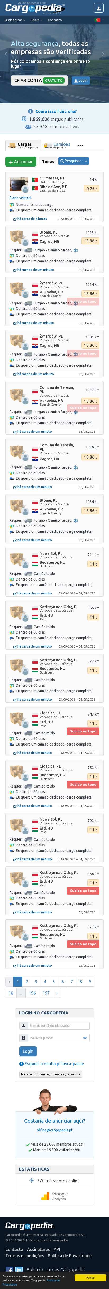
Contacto (55, 20)
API (57, 1249)
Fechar (90, 1278)
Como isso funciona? (56, 111)
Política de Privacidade (70, 1255)
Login (83, 80)
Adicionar (23, 161)
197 (46, 993)
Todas (48, 161)
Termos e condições (24, 1255)
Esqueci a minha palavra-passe (54, 1063)
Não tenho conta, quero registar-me (50, 1074)
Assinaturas (38, 1249)
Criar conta (38, 80)
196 (32, 993)
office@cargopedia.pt (54, 1130)
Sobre (35, 20)
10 (10, 993)
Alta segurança (34, 43)
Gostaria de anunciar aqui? (54, 1121)
